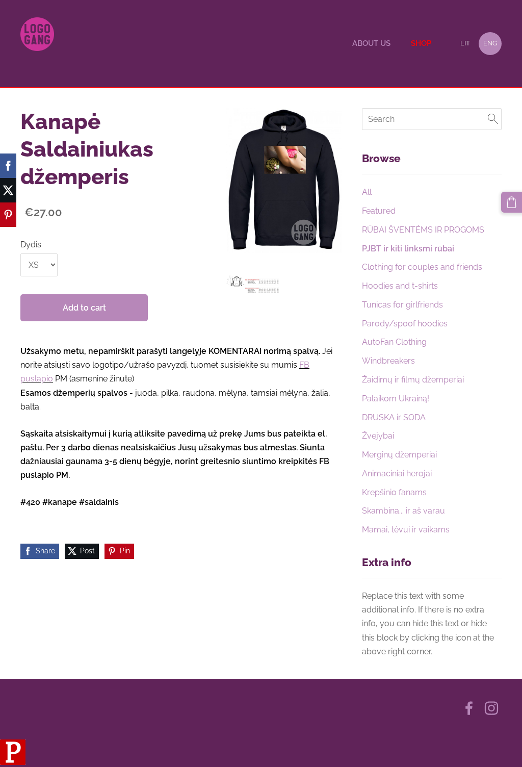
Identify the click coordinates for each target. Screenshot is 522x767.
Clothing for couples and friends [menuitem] (422, 267)
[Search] (493, 119)
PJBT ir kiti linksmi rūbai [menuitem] (408, 248)
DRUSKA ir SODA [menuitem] (394, 417)
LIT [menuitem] (465, 43)
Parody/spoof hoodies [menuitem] (405, 323)
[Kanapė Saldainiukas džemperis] (252, 284)
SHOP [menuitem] (421, 43)
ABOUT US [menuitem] (371, 43)
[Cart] (511, 202)
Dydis (30, 244)
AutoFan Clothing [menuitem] (394, 342)
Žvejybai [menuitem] (378, 436)
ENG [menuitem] (490, 43)
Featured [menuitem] (379, 211)
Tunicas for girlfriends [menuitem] (402, 305)
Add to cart (84, 308)
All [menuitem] (367, 192)
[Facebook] (469, 708)
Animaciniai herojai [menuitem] (397, 473)
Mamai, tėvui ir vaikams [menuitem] (406, 529)
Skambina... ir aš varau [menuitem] (403, 511)
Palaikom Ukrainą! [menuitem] (395, 398)
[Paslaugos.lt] (12, 762)
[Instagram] (491, 708)
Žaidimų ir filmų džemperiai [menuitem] (413, 380)
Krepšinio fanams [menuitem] (394, 492)
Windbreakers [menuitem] (388, 361)
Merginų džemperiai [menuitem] (399, 454)
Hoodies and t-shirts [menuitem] (400, 286)
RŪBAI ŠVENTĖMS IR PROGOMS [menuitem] (423, 230)
